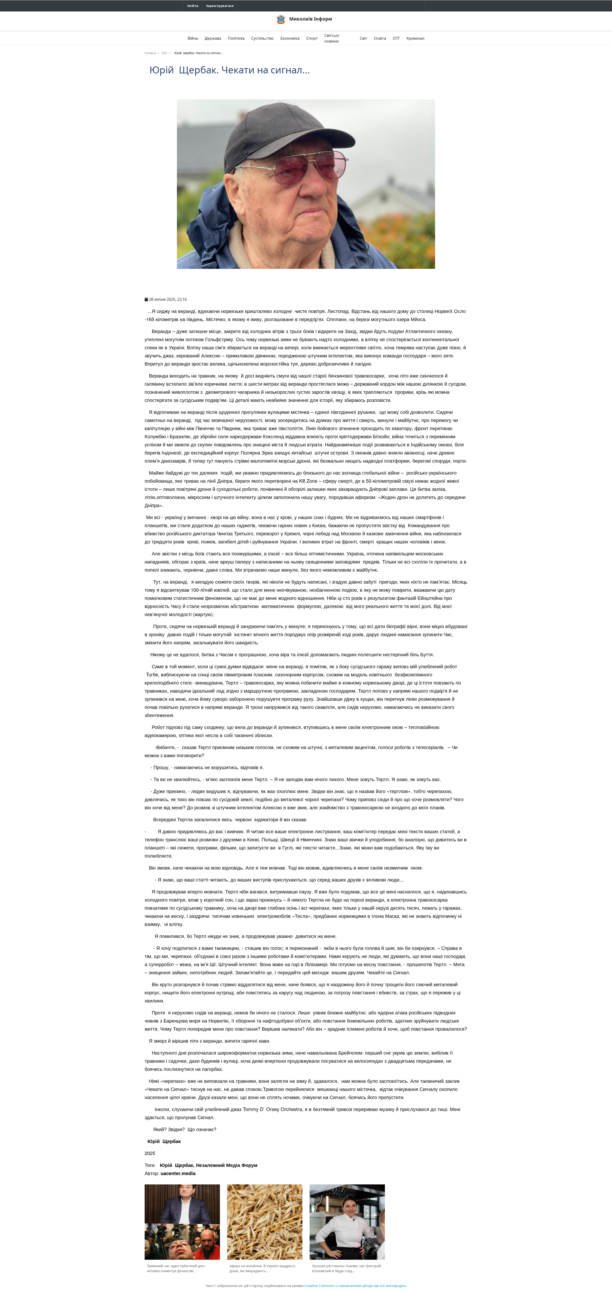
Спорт (312, 38)
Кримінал (415, 38)
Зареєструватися (220, 6)
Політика (236, 38)
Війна (193, 38)
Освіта (380, 38)
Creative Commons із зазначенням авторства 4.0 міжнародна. (356, 1285)
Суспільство (262, 38)
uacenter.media (178, 1173)
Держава (213, 38)
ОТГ (396, 38)
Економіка (290, 38)
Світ (363, 38)
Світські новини (331, 38)
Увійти (193, 6)
